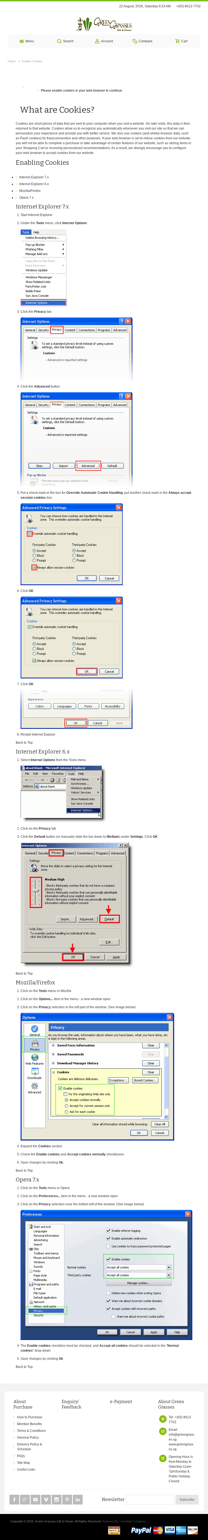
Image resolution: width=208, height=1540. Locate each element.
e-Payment (121, 1401)
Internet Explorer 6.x (34, 184)
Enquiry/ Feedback (71, 1404)
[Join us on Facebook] (14, 1500)
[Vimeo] (46, 1500)
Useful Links (26, 1469)
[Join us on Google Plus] (25, 1500)
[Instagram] (57, 1500)
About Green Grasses (171, 1404)
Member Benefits (29, 1424)
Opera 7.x (26, 197)
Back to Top (24, 743)
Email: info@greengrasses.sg (181, 1434)
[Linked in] (78, 1500)
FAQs (21, 1456)
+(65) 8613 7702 (188, 6)
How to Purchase (29, 1417)
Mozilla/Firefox (30, 191)
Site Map (23, 1463)
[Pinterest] (67, 1500)
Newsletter (113, 1499)
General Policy (28, 1437)
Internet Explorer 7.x (34, 177)
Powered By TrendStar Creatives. (124, 1521)
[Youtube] (36, 1500)
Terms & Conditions (31, 1431)
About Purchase (23, 1404)
